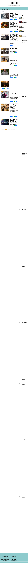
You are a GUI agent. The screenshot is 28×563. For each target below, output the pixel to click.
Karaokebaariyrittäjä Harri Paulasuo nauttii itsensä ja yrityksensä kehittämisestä (24, 22)
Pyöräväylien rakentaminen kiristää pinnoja (24, 18)
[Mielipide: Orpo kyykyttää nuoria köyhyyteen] (20, 380)
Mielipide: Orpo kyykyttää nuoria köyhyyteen (24, 379)
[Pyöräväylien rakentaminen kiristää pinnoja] (20, 18)
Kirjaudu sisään (8, 9)
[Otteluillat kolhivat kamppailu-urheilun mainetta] (20, 27)
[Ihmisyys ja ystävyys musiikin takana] (20, 349)
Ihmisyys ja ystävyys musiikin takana (24, 322)
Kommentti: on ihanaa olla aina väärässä (24, 496)
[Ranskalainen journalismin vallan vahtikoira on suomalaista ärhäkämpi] (20, 31)
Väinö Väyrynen (15, 38)
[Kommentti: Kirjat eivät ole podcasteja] (20, 123)
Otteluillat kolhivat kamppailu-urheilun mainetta (24, 27)
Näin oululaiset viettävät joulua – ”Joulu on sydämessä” (13, 23)
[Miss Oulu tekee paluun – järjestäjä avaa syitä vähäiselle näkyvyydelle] (20, 67)
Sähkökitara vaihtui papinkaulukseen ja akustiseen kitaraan (13, 57)
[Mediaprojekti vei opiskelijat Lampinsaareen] (20, 410)
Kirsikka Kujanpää (16, 25)
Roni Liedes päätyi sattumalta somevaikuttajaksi (13, 92)
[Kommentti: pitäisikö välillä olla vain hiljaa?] (20, 180)
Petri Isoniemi (15, 108)
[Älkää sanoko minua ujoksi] (20, 236)
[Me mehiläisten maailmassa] (20, 466)
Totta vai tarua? (3, 9)
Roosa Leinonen (15, 17)
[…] (17, 29)
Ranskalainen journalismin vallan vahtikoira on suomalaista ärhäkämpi (24, 31)
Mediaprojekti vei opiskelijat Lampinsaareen (24, 384)
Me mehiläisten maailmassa (24, 440)
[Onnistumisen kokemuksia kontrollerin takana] (20, 293)
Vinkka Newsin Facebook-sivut (5, 560)
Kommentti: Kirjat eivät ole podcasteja (24, 96)
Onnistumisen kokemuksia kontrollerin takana (24, 266)
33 (12, 129)
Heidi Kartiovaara (16, 123)
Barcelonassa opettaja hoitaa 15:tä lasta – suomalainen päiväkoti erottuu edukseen (24, 36)
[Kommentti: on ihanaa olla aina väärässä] (20, 523)
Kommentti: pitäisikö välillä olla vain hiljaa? (24, 153)
